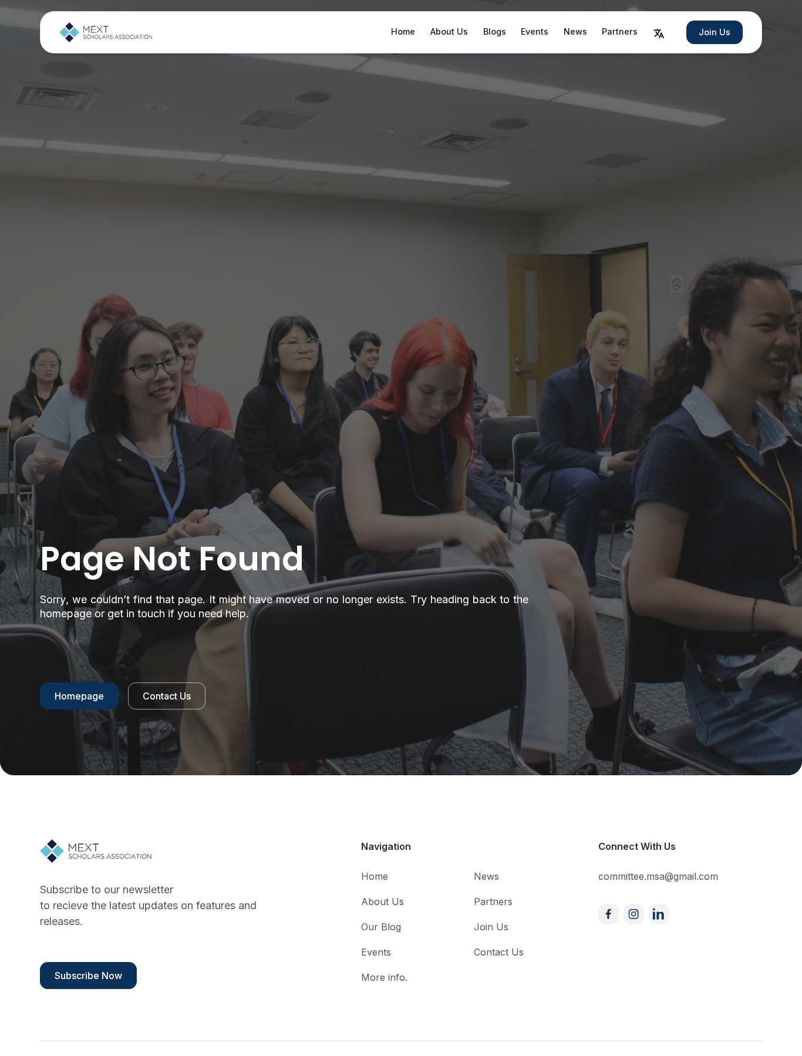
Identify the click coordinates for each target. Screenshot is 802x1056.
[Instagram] (634, 914)
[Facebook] (608, 914)
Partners (620, 31)
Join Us (714, 32)
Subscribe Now (88, 975)
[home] (106, 32)
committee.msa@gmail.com (658, 876)
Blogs (494, 31)
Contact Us (167, 696)
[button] (658, 32)
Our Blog (381, 927)
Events (534, 31)
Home (403, 31)
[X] (659, 914)
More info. (384, 977)
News (575, 31)
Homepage (79, 696)
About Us (449, 31)
